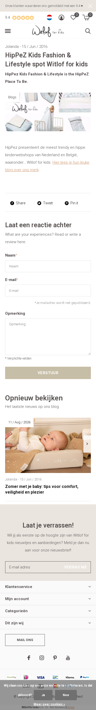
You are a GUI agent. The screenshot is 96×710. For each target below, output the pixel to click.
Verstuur (48, 373)
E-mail (11, 279)
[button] (7, 31)
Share (20, 203)
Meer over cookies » (49, 704)
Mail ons (25, 640)
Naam (11, 255)
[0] (85, 17)
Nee (66, 695)
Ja (43, 695)
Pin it (74, 203)
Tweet (48, 203)
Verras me (75, 567)
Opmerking (15, 313)
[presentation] (87, 444)
